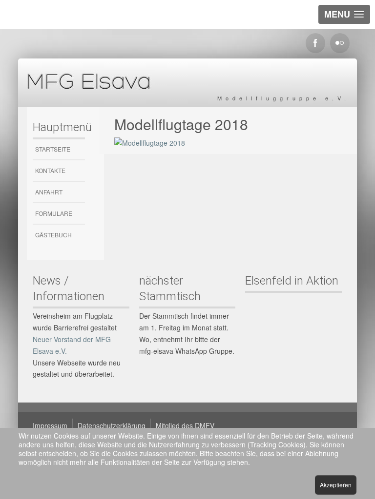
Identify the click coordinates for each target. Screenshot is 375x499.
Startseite (52, 149)
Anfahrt (48, 192)
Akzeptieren (336, 484)
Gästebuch (53, 234)
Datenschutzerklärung (112, 425)
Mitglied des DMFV (185, 425)
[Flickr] (340, 43)
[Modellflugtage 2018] (149, 142)
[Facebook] (315, 43)
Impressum (50, 425)
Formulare (53, 213)
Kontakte (50, 170)
